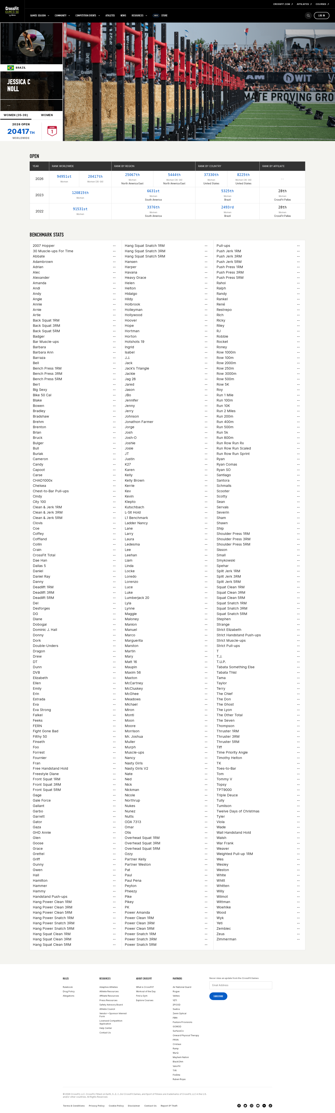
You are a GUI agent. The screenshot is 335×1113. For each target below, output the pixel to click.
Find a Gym (141, 995)
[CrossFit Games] (12, 11)
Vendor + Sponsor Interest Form (113, 1015)
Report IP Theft (169, 1105)
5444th (174, 175)
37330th (211, 175)
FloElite (176, 1075)
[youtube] (258, 1105)
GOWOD (177, 1026)
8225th (243, 175)
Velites (176, 995)
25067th (132, 175)
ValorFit (176, 1066)
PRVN (175, 1039)
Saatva (176, 1009)
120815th (80, 193)
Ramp (176, 1048)
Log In (321, 15)
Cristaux (177, 1044)
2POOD (176, 1004)
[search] (308, 15)
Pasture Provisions (182, 1022)
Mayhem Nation (181, 1057)
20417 (21, 131)
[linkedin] (264, 1105)
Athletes (110, 15)
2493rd (227, 207)
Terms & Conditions (74, 1105)
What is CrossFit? (145, 987)
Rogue (176, 991)
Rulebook (68, 987)
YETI (175, 1000)
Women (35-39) (16, 115)
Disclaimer (134, 1105)
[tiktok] (270, 1105)
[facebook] (239, 1105)
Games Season (38, 15)
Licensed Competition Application (110, 1022)
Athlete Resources (109, 991)
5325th (227, 191)
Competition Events (86, 15)
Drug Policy (69, 991)
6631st (153, 191)
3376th (153, 207)
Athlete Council (107, 1009)
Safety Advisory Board (111, 1004)
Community (60, 15)
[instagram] (251, 1105)
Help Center (105, 1028)
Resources (137, 15)
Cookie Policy (116, 1105)
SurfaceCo (178, 1031)
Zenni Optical (179, 1013)
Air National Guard (182, 987)
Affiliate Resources (109, 995)
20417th (95, 176)
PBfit (175, 1017)
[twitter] (245, 1105)
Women (47, 115)
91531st (80, 209)
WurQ (175, 1053)
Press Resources (108, 1000)
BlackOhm (178, 1061)
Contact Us (105, 1032)
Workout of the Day (146, 991)
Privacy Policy (97, 1105)
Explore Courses (144, 1000)
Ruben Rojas (179, 1079)
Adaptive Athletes (108, 987)
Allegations (68, 995)
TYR (175, 1070)
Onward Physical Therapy (186, 1035)
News (123, 15)
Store (161, 15)
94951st (64, 176)
